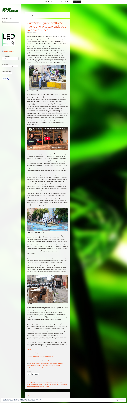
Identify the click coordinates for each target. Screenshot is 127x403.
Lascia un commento (44, 386)
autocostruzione (60, 382)
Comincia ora (77, 1)
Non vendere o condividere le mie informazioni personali (50, 395)
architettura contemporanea (50, 382)
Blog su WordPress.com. (32, 395)
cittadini (45, 384)
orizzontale (62, 384)
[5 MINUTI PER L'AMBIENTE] (10, 10)
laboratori (54, 384)
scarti (66, 384)
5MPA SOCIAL (5, 27)
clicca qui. (47, 360)
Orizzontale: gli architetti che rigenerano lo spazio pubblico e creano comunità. (46, 26)
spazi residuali (30, 386)
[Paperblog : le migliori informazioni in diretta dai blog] (5, 79)
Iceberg (29, 349)
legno (58, 384)
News (32, 382)
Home (3, 16)
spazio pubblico (36, 386)
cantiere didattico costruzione (37, 384)
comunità (49, 384)
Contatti (4, 21)
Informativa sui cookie (30, 400)
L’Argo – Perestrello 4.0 (33, 353)
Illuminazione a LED (7, 18)
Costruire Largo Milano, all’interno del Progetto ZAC (40, 356)
